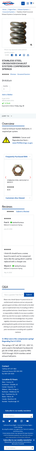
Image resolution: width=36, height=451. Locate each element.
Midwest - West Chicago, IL (10, 389)
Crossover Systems (8, 12)
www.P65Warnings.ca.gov (22, 143)
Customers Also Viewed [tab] (15, 198)
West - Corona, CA (7, 382)
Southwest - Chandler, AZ (10, 384)
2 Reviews (13, 74)
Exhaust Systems (23, 9)
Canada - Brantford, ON (9, 399)
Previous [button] (5, 177)
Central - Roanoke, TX (8, 387)
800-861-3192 (18, 371)
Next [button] (30, 177)
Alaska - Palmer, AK (8, 397)
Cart (33, 3)
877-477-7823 (12, 369)
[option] (18, 33)
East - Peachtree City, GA (9, 394)
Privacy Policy (19, 431)
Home (4, 9)
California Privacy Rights (9, 425)
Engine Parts (12, 9)
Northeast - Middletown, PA (10, 392)
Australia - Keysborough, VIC (10, 401)
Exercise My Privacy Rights (25, 425)
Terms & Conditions (28, 429)
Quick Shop (18, 190)
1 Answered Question (23, 74)
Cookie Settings (18, 427)
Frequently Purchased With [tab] (17, 157)
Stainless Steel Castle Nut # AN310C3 (17, 181)
